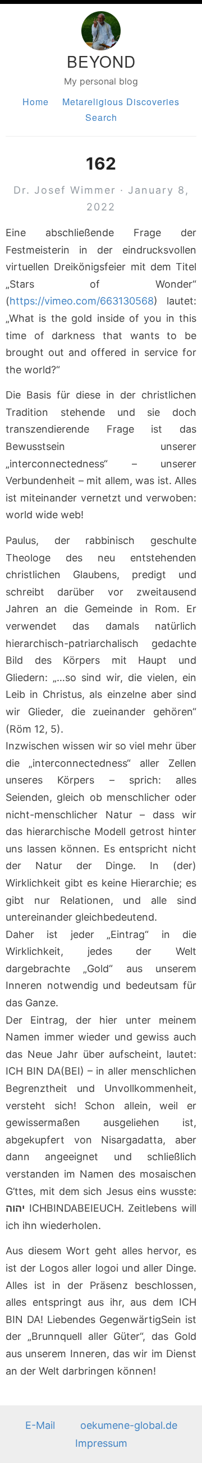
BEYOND (101, 61)
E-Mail (40, 1425)
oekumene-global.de (128, 1425)
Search (101, 117)
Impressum (101, 1443)
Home (35, 101)
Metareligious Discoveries (121, 101)
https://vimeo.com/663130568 (82, 301)
